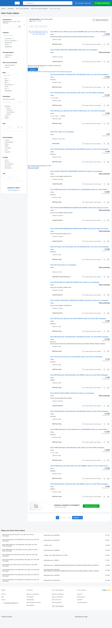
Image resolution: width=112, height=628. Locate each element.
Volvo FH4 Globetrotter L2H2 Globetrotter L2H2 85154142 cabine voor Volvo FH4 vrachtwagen (79, 149)
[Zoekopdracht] (25, 3)
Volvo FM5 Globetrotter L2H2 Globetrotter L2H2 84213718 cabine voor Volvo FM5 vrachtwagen (79, 336)
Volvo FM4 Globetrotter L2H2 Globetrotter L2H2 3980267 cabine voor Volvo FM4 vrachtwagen (79, 375)
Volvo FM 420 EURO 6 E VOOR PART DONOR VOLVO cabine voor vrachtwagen (74, 282)
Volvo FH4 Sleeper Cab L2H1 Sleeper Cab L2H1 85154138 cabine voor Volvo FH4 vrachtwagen (79, 246)
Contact (3, 599)
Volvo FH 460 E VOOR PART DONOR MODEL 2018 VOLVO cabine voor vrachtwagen (76, 171)
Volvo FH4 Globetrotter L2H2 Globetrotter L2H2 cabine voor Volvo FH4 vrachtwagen (20, 540)
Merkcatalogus (30, 605)
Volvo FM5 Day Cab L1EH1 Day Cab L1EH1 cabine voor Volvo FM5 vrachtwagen (19, 565)
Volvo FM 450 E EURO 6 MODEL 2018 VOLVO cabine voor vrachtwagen (72, 393)
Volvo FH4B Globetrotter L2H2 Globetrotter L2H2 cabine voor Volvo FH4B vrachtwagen (77, 92)
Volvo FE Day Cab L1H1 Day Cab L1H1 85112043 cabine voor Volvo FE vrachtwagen (76, 356)
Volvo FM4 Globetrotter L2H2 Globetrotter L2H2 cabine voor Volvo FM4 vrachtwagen (20, 560)
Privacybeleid (30, 597)
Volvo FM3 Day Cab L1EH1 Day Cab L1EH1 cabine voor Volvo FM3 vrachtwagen (19, 555)
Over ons (3, 594)
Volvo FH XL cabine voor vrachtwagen (62, 131)
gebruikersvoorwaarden (66, 71)
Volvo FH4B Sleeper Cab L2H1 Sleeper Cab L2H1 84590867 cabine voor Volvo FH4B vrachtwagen (80, 466)
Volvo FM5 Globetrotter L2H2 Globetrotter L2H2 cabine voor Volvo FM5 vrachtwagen (20, 570)
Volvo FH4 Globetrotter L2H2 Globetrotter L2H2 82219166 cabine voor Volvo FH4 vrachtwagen (79, 74)
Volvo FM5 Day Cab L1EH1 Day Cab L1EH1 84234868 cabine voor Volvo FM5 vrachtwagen (78, 31)
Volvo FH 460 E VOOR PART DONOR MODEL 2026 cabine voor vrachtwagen (73, 50)
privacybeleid (51, 71)
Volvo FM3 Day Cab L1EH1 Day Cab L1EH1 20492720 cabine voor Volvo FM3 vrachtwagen (78, 318)
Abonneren (33, 69)
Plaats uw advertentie (91, 506)
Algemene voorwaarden (33, 594)
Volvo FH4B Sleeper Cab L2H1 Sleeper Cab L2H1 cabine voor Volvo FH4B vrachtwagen (20, 550)
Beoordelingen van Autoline (34, 602)
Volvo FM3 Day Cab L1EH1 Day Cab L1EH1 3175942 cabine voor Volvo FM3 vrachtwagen (77, 111)
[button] (104, 44)
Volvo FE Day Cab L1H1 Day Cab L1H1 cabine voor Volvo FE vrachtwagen (18, 535)
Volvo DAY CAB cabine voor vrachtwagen (63, 265)
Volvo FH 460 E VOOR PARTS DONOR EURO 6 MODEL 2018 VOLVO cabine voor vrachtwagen (79, 300)
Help (2, 597)
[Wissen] (24, 24)
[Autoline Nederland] (7, 3)
